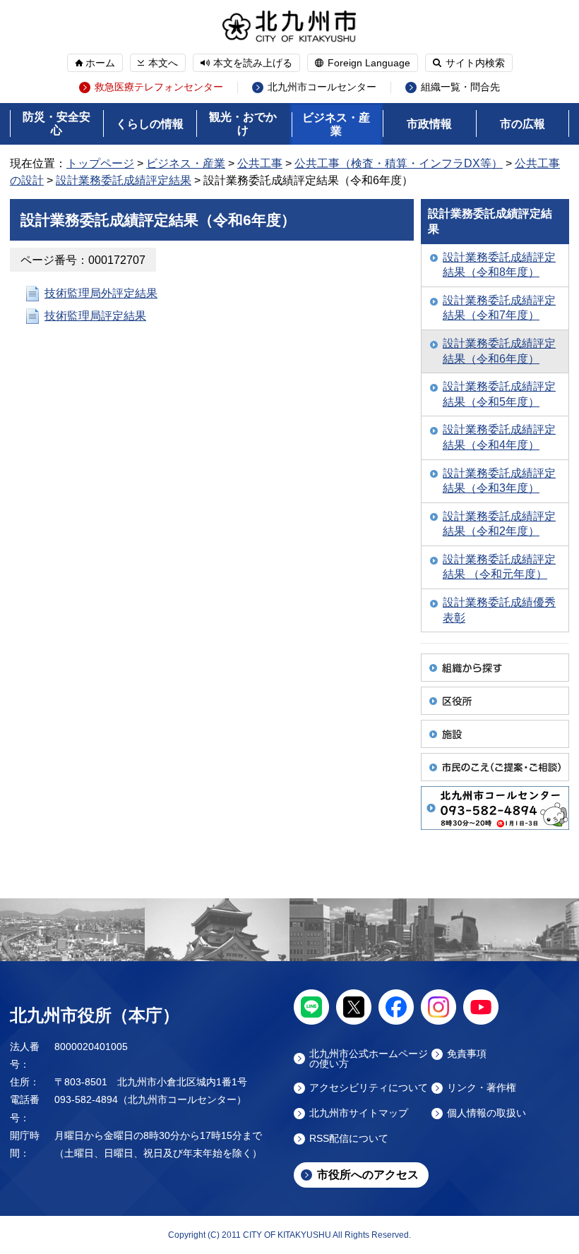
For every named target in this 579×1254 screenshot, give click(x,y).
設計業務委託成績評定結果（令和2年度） (499, 524)
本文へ (163, 62)
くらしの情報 (150, 124)
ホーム (100, 62)
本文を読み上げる (252, 62)
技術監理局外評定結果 (100, 293)
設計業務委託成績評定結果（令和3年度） (499, 481)
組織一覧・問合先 (460, 87)
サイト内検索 (475, 62)
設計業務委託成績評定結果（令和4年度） (499, 437)
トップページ (100, 163)
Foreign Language (369, 62)
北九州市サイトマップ (358, 1113)
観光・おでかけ (243, 123)
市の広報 (522, 124)
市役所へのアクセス (368, 1175)
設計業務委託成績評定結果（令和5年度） (499, 394)
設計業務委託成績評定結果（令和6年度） (499, 351)
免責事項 (467, 1054)
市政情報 (429, 124)
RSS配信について (348, 1138)
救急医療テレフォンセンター (159, 87)
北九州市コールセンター (322, 87)
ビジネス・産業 (336, 124)
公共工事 (259, 163)
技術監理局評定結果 (95, 316)
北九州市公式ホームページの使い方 (368, 1058)
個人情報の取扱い (486, 1113)
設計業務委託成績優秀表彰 (499, 610)
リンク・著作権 (481, 1088)
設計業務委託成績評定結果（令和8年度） (499, 265)
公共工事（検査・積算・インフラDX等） (398, 163)
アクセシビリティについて (368, 1088)
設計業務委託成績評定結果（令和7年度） (499, 308)
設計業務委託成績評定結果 (123, 180)
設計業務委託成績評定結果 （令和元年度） (499, 567)
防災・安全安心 (56, 123)
